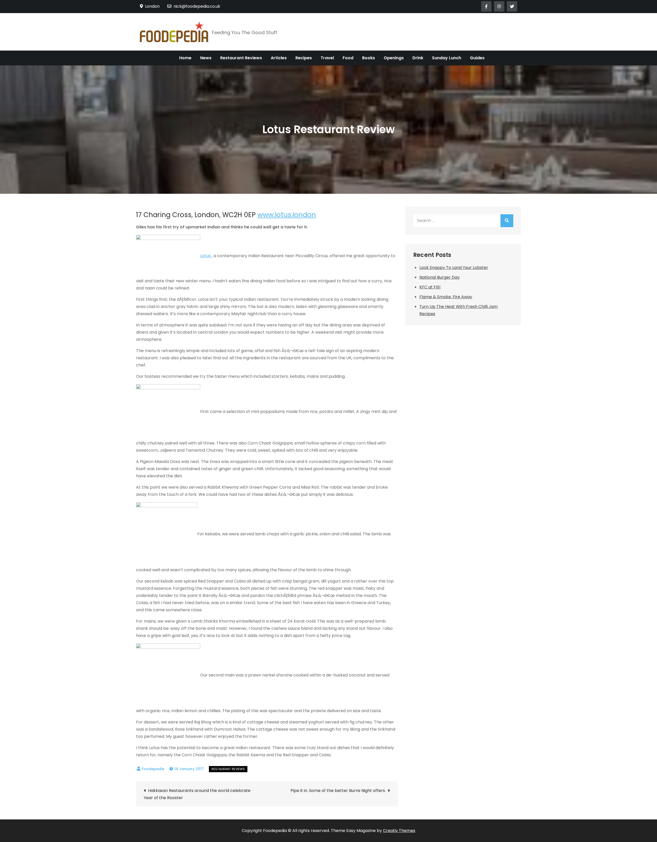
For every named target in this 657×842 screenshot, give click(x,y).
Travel (327, 58)
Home (185, 58)
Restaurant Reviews (241, 58)
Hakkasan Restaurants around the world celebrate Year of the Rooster (197, 794)
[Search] (506, 220)
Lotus (206, 256)
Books (368, 58)
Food (348, 58)
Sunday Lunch (446, 58)
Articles (279, 58)
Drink (417, 58)
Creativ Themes (399, 831)
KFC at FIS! (430, 287)
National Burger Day (439, 277)
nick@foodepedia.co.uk (196, 6)
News (205, 58)
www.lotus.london (286, 214)
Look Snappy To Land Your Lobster (453, 267)
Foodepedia (153, 768)
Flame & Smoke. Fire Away (445, 297)
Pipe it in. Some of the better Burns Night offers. (338, 790)
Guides (477, 58)
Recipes (303, 58)
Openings (394, 58)
